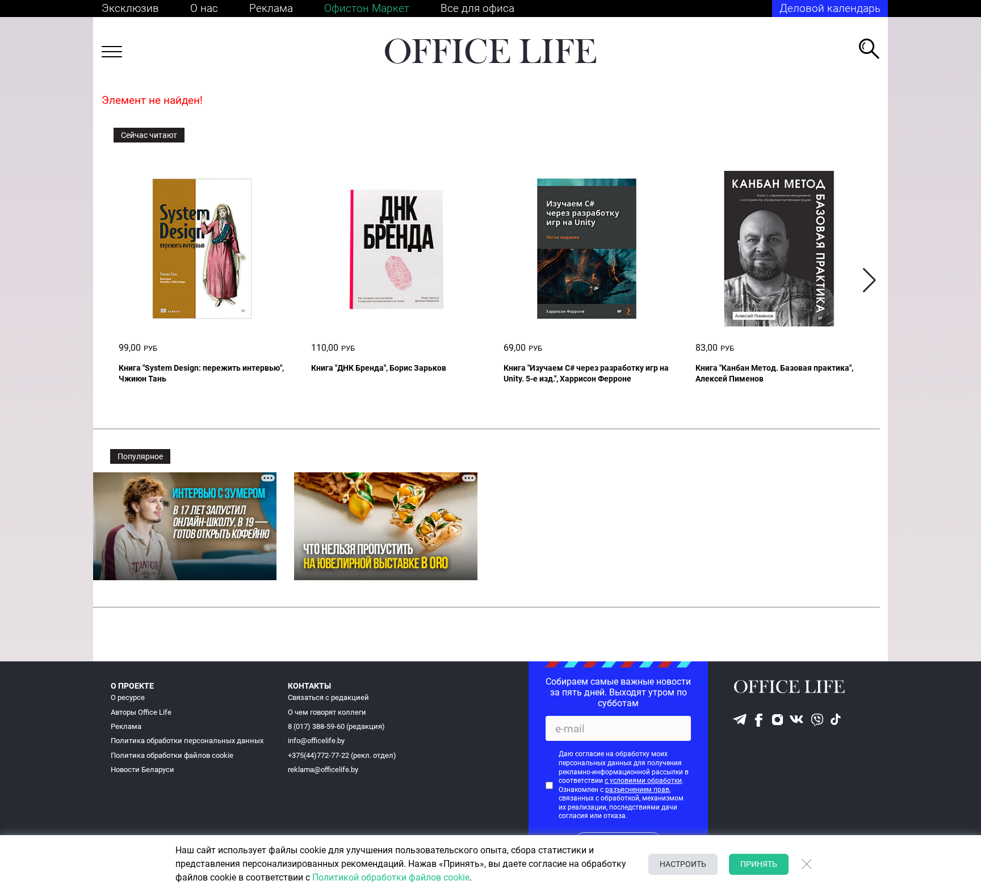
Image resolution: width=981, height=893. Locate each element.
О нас (204, 8)
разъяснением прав (637, 790)
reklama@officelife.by (323, 769)
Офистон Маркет (366, 8)
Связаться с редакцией (328, 697)
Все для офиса (477, 8)
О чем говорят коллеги (327, 712)
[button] (869, 280)
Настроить (683, 864)
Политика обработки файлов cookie (172, 755)
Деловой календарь (830, 8)
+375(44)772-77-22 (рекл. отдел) (342, 755)
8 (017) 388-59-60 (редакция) (336, 726)
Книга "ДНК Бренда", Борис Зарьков (378, 367)
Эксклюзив (130, 8)
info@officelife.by (316, 740)
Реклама (271, 8)
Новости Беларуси (142, 769)
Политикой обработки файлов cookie (390, 877)
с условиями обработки (643, 781)
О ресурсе (128, 697)
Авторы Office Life (141, 712)
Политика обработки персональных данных (187, 740)
